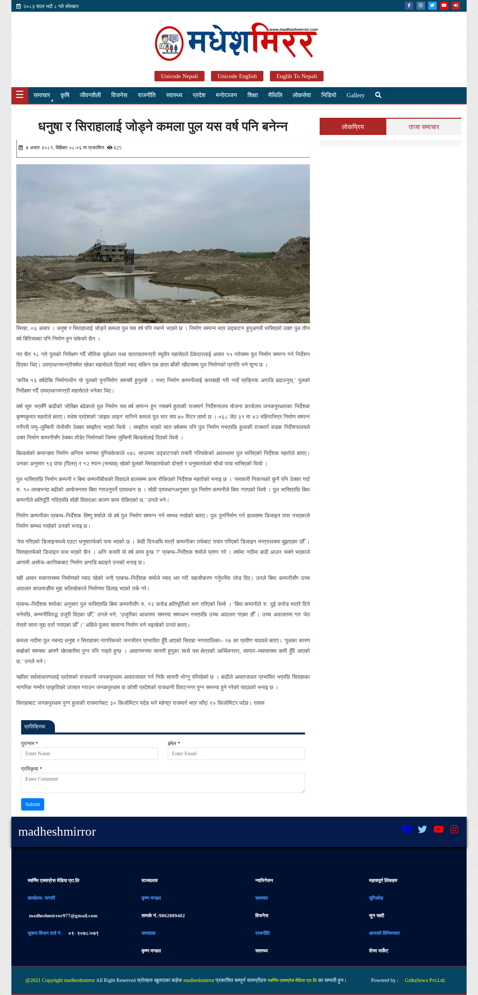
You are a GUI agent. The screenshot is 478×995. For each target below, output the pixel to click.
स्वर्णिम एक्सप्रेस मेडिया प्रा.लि (53, 880)
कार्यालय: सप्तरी (41, 898)
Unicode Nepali (179, 76)
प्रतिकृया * (31, 769)
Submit (32, 804)
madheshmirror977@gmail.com (63, 915)
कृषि (64, 95)
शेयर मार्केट (379, 950)
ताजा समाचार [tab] (424, 126)
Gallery (356, 95)
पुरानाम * (29, 743)
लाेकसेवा (302, 95)
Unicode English (237, 76)
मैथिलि (275, 95)
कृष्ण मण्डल (151, 898)
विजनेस (119, 95)
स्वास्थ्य (174, 95)
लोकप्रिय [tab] (353, 126)
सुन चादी (376, 915)
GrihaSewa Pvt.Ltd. (425, 980)
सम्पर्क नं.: (150, 915)
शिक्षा (252, 95)
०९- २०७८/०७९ (83, 933)
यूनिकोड (376, 898)
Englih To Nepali (296, 76)
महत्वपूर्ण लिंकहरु (383, 880)
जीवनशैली (90, 95)
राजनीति (147, 95)
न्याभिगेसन (264, 880)
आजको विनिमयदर (384, 933)
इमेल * (174, 743)
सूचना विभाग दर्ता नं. (45, 933)
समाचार (41, 95)
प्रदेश (199, 95)
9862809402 (163, 915)
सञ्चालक (149, 880)
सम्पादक (148, 933)
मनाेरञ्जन (226, 95)
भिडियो (328, 95)
